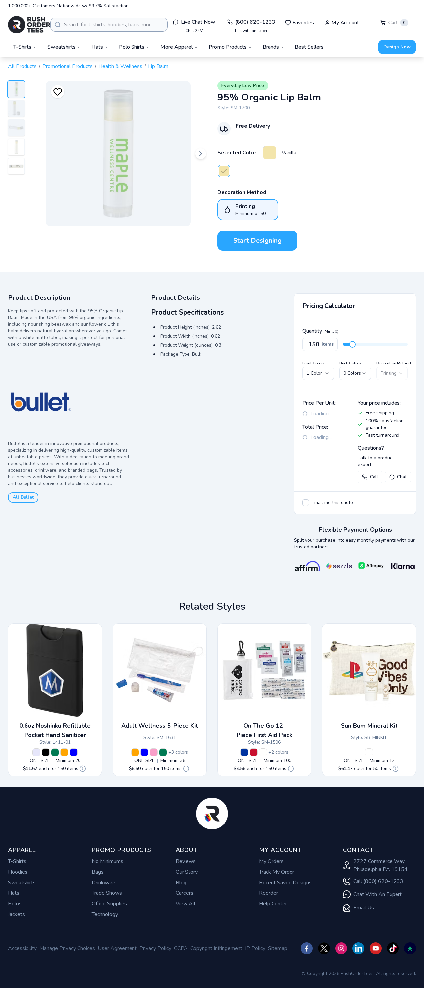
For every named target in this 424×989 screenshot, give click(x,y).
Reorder (268, 893)
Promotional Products (67, 66)
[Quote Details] (83, 768)
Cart (396, 22)
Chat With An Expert (377, 894)
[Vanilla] (269, 152)
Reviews (186, 861)
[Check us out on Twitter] (324, 948)
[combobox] (109, 25)
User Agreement (117, 948)
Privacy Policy (155, 948)
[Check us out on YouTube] (376, 948)
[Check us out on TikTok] (393, 948)
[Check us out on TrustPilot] (410, 948)
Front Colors (313, 363)
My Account (345, 22)
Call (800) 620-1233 (378, 881)
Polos (15, 903)
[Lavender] (36, 752)
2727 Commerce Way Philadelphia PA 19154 (380, 865)
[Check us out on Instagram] (341, 948)
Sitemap (277, 948)
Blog (181, 882)
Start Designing (257, 240)
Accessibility (22, 948)
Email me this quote (332, 502)
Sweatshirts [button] (61, 47)
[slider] (352, 344)
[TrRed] (254, 752)
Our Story (187, 872)
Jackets (16, 914)
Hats (13, 893)
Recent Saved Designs (285, 882)
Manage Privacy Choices (67, 948)
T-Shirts (17, 861)
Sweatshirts (22, 882)
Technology (105, 914)
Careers (184, 893)
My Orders (271, 861)
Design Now (397, 47)
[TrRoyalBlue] (244, 752)
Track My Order (276, 872)
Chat (402, 477)
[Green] (55, 752)
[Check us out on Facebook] (307, 948)
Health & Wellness (120, 66)
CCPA (181, 948)
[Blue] (74, 752)
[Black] (46, 752)
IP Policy (255, 948)
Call (374, 477)
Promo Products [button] (228, 47)
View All (185, 903)
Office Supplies (109, 903)
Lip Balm (158, 66)
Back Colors (350, 363)
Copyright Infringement (216, 948)
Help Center (273, 903)
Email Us (363, 907)
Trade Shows (107, 893)
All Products (22, 66)
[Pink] (154, 752)
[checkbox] (305, 502)
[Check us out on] (358, 948)
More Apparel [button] (176, 47)
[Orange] (64, 752)
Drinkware (103, 882)
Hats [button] (97, 47)
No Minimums (107, 861)
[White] (369, 752)
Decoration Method (393, 363)
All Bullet (23, 497)
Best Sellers (309, 47)
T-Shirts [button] (22, 47)
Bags (98, 872)
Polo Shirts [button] (131, 47)
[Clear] (263, 752)
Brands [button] (271, 47)
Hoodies (17, 872)
